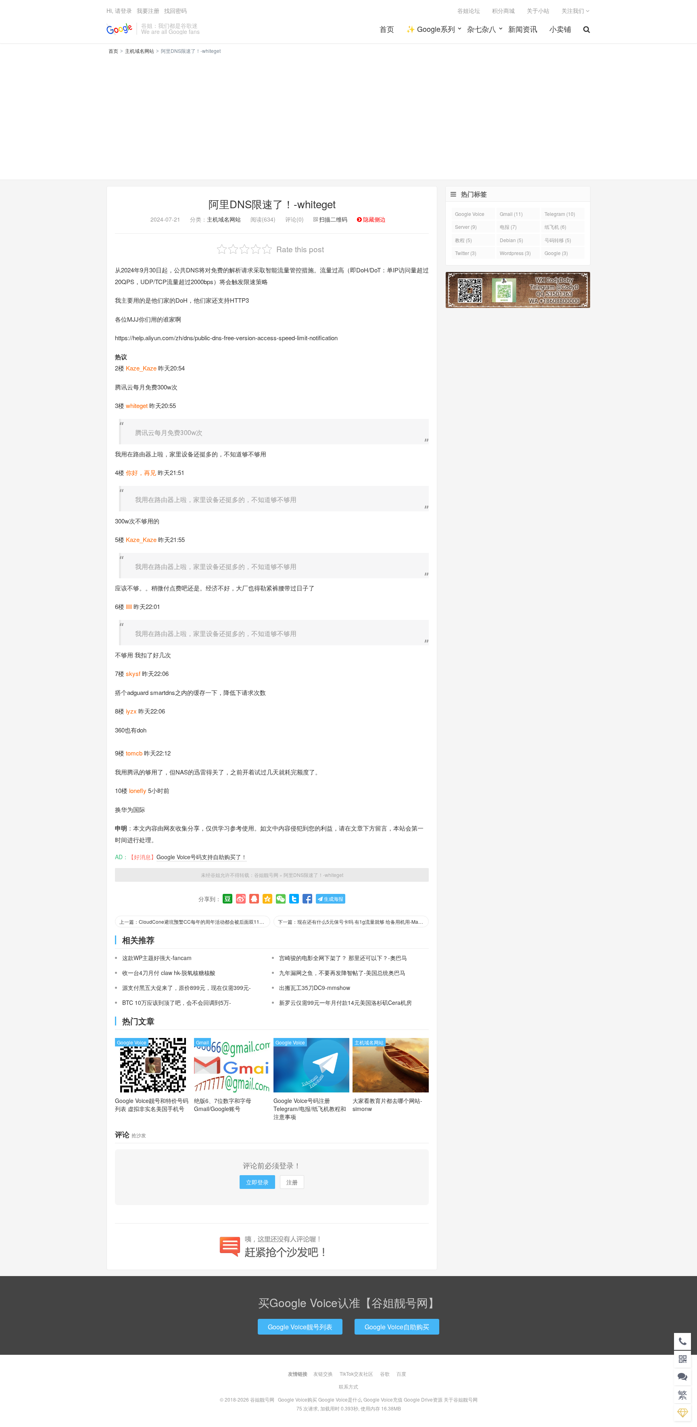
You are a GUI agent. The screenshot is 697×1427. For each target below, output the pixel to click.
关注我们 (573, 10)
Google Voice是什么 (340, 1399)
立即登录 (257, 1182)
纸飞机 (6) (555, 226)
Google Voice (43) (469, 215)
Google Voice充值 (383, 1399)
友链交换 (323, 1373)
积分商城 (503, 10)
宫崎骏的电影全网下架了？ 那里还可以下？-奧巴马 (343, 958)
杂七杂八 (481, 28)
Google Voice (131, 1042)
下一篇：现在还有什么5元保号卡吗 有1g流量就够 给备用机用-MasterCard (353, 921)
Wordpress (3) (515, 252)
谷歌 (385, 1373)
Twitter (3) (465, 252)
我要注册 (148, 10)
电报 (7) (508, 226)
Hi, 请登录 (119, 10)
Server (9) (466, 226)
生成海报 (333, 898)
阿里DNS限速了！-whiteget (272, 203)
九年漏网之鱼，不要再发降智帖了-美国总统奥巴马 (342, 973)
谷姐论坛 (468, 10)
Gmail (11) (511, 213)
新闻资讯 (522, 28)
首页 (387, 28)
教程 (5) (463, 239)
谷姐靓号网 (119, 28)
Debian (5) (511, 239)
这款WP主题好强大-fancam (157, 958)
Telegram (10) (560, 213)
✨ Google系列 (430, 28)
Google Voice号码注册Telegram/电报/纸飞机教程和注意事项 (309, 1108)
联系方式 (348, 1386)
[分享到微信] (281, 899)
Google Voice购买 (297, 1399)
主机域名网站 (139, 50)
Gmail (202, 1042)
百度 (401, 1373)
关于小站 (538, 10)
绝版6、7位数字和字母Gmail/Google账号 (222, 1104)
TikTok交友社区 (356, 1373)
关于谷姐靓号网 (461, 1399)
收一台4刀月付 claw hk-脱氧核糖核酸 (168, 973)
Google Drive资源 (423, 1399)
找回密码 (175, 10)
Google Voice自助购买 (397, 1326)
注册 (292, 1182)
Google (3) (556, 252)
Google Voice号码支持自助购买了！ (202, 857)
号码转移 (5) (558, 239)
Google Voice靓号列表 (300, 1326)
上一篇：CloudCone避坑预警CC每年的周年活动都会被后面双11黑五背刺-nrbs (194, 921)
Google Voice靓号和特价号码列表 (151, 1104)
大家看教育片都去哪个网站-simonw (387, 1104)
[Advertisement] (348, 115)
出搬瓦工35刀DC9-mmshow (314, 987)
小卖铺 (560, 28)
